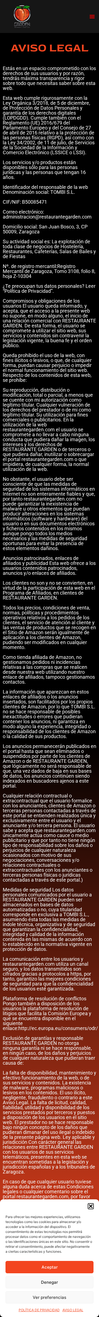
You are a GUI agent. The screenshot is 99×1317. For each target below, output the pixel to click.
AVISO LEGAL (72, 1310)
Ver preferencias (49, 1297)
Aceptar (50, 1267)
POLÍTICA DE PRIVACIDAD (39, 1310)
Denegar (49, 1282)
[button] (91, 1206)
